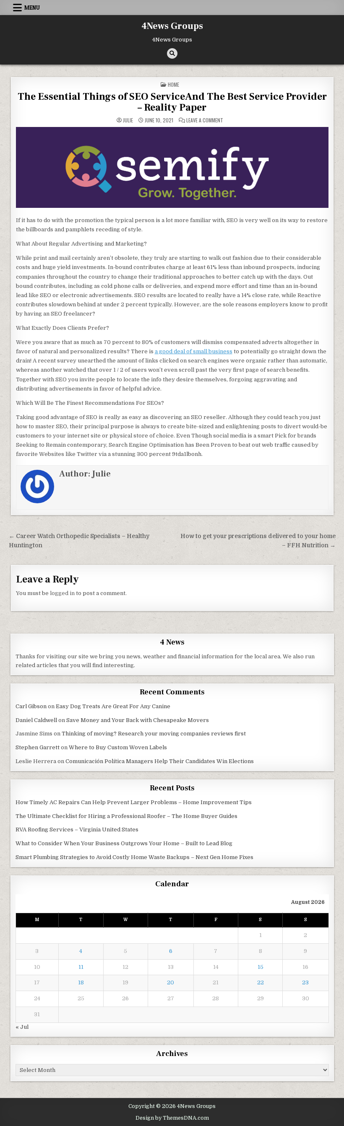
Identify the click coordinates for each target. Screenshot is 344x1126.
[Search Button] (172, 53)
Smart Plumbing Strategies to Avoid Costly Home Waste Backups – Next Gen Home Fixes (134, 857)
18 (81, 982)
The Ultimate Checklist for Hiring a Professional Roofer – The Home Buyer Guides (126, 816)
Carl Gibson (31, 706)
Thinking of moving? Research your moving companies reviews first (154, 733)
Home (173, 84)
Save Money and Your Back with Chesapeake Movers (137, 720)
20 (170, 982)
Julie (128, 120)
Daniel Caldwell (36, 720)
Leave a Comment (204, 120)
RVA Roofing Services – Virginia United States (77, 829)
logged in (62, 593)
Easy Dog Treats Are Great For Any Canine (113, 706)
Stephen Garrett (38, 747)
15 (260, 967)
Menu (32, 7)
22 (260, 982)
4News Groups (172, 26)
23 (305, 982)
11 (80, 967)
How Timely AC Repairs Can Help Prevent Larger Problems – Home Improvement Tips (134, 802)
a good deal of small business (193, 351)
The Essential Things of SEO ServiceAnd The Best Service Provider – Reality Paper (172, 102)
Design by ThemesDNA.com (172, 1118)
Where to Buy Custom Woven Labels (118, 747)
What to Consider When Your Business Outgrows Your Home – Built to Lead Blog (124, 843)
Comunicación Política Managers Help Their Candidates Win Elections (159, 761)
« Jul (22, 1027)
